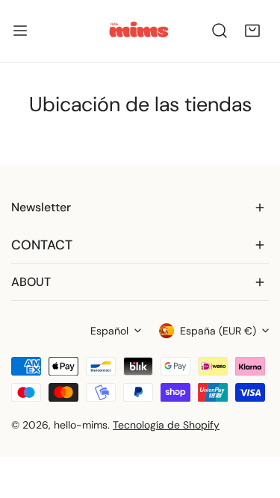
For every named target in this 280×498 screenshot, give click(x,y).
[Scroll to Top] (253, 419)
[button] (252, 30)
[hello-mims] (139, 31)
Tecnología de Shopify (166, 425)
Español (109, 330)
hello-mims (81, 425)
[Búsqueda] (219, 30)
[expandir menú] (20, 30)
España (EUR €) (218, 330)
